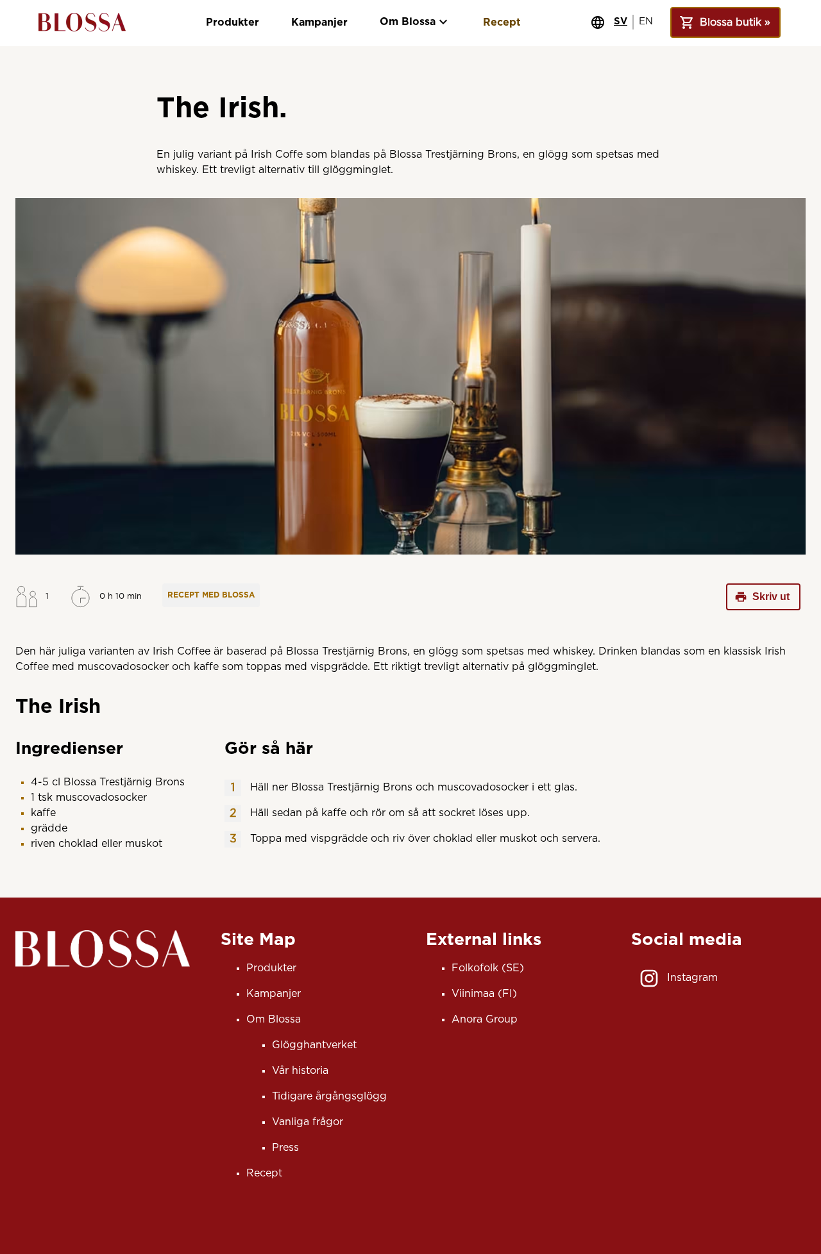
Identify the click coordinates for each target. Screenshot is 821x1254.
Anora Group (485, 1019)
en (646, 21)
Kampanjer (319, 22)
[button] (211, 595)
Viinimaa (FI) (484, 994)
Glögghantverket (314, 1045)
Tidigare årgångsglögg (329, 1096)
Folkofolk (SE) (488, 968)
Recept (502, 22)
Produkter (232, 22)
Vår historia (300, 1071)
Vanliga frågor (307, 1122)
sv (620, 21)
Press (285, 1147)
